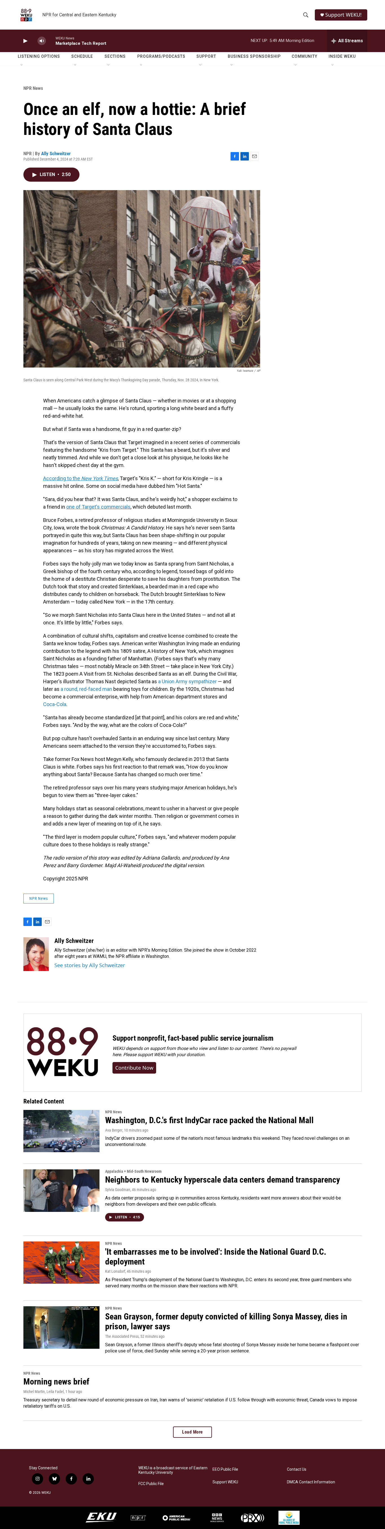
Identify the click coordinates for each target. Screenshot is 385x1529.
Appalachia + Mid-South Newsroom (133, 1171)
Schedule (82, 56)
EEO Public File (225, 1469)
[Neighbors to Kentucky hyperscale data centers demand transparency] (61, 1190)
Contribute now (134, 1067)
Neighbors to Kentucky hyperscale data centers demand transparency (222, 1180)
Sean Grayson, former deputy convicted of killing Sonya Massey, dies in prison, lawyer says (226, 1321)
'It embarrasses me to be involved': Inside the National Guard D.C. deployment (215, 1257)
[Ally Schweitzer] (36, 954)
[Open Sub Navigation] (22, 65)
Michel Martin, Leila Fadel (43, 1391)
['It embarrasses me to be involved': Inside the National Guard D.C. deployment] (61, 1262)
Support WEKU (225, 1482)
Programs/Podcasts (161, 56)
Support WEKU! (343, 15)
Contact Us (296, 1469)
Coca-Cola (54, 704)
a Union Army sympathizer (188, 681)
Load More (192, 1432)
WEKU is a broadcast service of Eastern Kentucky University (172, 1470)
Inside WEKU (342, 56)
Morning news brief (56, 1381)
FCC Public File (151, 1484)
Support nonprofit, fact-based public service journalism (192, 1038)
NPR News (33, 88)
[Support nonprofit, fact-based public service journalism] (62, 1052)
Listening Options (39, 56)
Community (304, 56)
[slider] (51, 41)
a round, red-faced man (86, 689)
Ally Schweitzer (56, 153)
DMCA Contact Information (311, 1482)
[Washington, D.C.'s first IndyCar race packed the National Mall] (61, 1131)
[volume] (42, 41)
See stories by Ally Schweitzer (89, 965)
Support (206, 56)
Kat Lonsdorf (115, 1271)
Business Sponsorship (254, 56)
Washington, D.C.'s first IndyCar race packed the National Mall (209, 1120)
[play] (24, 41)
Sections (115, 56)
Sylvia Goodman (117, 1189)
